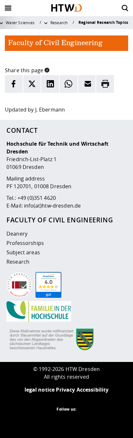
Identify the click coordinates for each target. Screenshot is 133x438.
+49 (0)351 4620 (36, 197)
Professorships (25, 243)
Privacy (65, 389)
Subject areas (23, 252)
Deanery (16, 233)
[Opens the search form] (125, 8)
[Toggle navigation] (8, 8)
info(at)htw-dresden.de (52, 205)
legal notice (40, 389)
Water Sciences (20, 22)
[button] (47, 69)
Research (59, 22)
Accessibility (93, 389)
